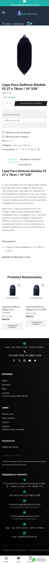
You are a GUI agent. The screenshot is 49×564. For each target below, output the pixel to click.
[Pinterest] (25, 149)
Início (4, 29)
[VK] (22, 149)
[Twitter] (16, 149)
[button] (3, 12)
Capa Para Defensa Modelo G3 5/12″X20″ (36, 308)
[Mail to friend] (29, 149)
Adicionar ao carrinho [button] (12, 326)
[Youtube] (30, 360)
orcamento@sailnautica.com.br (24, 504)
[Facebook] (19, 149)
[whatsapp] (35, 149)
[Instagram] (24, 360)
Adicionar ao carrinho (32, 103)
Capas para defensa (19, 29)
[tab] (13, 159)
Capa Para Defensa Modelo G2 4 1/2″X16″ (11, 309)
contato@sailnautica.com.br (24, 516)
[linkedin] (32, 149)
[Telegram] (35, 360)
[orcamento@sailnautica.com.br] (24, 500)
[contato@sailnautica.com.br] (24, 512)
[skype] (38, 149)
